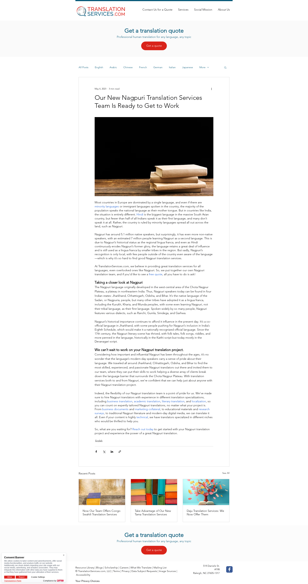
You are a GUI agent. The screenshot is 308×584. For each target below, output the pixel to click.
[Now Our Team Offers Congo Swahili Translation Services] (102, 492)
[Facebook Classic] (229, 569)
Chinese (128, 67)
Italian (172, 67)
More (202, 67)
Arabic (113, 67)
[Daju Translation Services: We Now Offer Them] (206, 492)
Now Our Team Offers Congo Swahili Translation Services (101, 512)
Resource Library (84, 567)
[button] (225, 67)
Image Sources (167, 571)
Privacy (125, 571)
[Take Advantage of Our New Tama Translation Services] (154, 492)
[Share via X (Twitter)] (104, 451)
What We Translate (141, 567)
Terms (116, 571)
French (143, 67)
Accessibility (83, 574)
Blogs (99, 567)
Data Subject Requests (144, 571)
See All (225, 473)
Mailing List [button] (160, 567)
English (99, 67)
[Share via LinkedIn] (111, 451)
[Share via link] (119, 451)
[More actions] (211, 89)
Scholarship (111, 567)
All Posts (83, 67)
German (158, 67)
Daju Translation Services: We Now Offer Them (205, 512)
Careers (124, 567)
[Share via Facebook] (96, 451)
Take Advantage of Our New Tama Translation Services (153, 512)
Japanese (187, 67)
